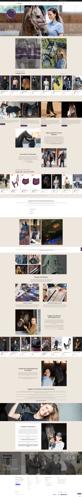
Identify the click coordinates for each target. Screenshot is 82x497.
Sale (48, 3)
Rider (29, 3)
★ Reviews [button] (81, 249)
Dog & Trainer (40, 3)
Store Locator (29, 484)
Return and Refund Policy (39, 481)
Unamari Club (51, 3)
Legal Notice (37, 483)
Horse (32, 3)
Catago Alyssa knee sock (25, 352)
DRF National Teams (30, 483)
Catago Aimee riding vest (77, 352)
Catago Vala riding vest (66, 91)
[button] (80, 496)
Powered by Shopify (20, 494)
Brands (45, 3)
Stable (36, 3)
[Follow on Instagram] (17, 492)
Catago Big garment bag (35, 91)
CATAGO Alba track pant (56, 352)
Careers (29, 485)
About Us (29, 482)
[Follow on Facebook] (15, 0)
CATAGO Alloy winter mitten (36, 352)
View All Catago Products (41, 22)
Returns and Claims (30, 481)
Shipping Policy (37, 482)
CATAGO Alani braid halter (66, 352)
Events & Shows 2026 (30, 489)
